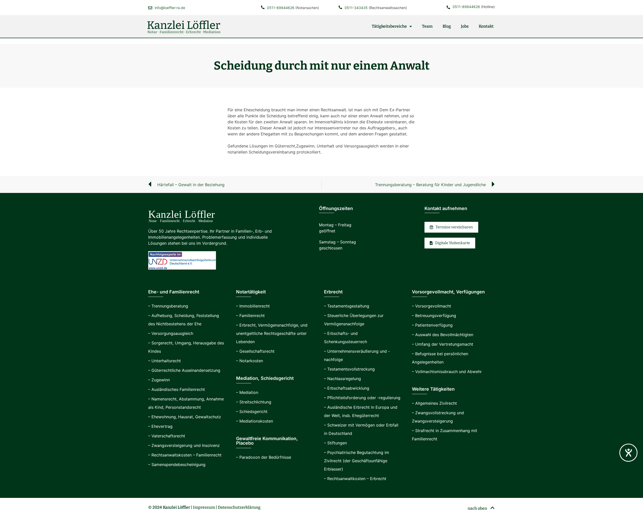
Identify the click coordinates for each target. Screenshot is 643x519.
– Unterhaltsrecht (164, 360)
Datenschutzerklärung (239, 507)
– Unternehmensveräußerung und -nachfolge (357, 355)
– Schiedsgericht (251, 411)
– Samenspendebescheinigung (176, 464)
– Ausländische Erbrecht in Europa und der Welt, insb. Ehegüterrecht (360, 411)
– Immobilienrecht (253, 305)
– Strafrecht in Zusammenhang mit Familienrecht (444, 434)
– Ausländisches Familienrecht (176, 389)
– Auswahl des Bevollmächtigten (442, 334)
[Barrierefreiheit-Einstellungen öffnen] (628, 453)
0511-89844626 (280, 8)
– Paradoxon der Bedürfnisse (263, 457)
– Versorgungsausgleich (170, 333)
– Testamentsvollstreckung (349, 369)
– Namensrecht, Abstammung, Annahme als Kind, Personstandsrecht (186, 403)
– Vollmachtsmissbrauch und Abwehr (447, 371)
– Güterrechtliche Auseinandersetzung (184, 370)
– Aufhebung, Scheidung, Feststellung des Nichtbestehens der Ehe (183, 319)
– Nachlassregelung (342, 378)
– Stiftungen (335, 442)
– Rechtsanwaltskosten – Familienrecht (185, 454)
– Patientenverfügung (432, 325)
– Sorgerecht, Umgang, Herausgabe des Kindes (186, 347)
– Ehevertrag (160, 426)
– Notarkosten (249, 360)
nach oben (478, 508)
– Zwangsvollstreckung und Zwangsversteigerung (438, 417)
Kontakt (486, 26)
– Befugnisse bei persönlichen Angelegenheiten (440, 358)
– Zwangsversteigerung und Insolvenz (184, 445)
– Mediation (247, 392)
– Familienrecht (250, 315)
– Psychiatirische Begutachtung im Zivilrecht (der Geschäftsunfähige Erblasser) (356, 461)
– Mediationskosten (254, 421)
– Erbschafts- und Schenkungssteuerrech (345, 337)
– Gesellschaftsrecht (255, 351)
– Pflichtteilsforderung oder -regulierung (362, 397)
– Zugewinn (159, 379)
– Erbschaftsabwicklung (346, 388)
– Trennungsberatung (168, 305)
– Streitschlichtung (253, 401)
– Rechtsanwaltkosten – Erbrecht (355, 478)
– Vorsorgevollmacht (431, 305)
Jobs (465, 26)
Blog (447, 26)
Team (427, 26)
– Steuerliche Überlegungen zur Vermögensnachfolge (354, 319)
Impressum (204, 507)
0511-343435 (356, 8)
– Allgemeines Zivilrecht (434, 403)
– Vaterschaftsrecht (166, 435)
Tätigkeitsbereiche (389, 26)
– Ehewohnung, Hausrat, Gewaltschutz (184, 416)
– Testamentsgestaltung (346, 305)
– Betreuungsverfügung (434, 315)
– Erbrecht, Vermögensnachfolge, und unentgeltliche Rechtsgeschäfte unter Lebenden (271, 333)
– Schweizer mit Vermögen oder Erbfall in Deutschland (361, 429)
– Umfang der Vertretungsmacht (442, 344)
